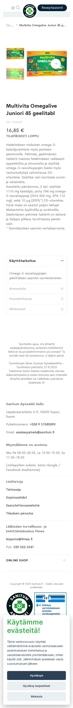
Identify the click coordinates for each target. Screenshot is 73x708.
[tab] (36, 261)
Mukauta (36, 696)
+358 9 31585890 (43, 424)
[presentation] (56, 64)
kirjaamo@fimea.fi (19, 539)
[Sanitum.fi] (30, 11)
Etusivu (10, 25)
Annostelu (17, 288)
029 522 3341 (24, 547)
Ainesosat (17, 309)
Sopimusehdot (16, 497)
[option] (15, 53)
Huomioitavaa (20, 299)
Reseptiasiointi (52, 7)
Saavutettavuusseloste (23, 505)
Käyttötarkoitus (22, 261)
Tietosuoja (13, 489)
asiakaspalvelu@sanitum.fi (35, 432)
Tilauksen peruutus (19, 513)
